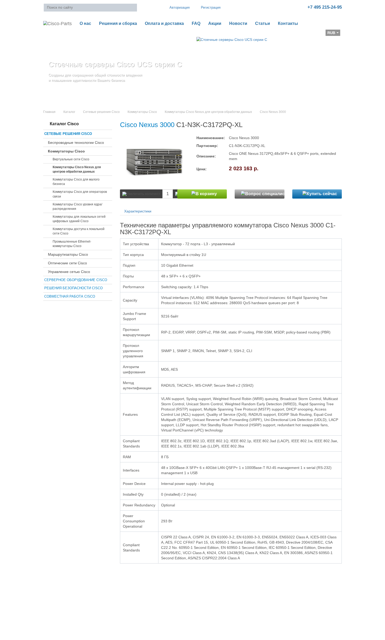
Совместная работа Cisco (69, 296)
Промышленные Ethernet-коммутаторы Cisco (72, 244)
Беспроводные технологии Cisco (76, 142)
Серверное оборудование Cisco (75, 280)
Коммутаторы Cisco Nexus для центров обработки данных (208, 112)
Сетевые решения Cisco (101, 112)
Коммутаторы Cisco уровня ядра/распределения (77, 207)
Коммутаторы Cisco (142, 112)
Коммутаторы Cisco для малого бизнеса (76, 182)
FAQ (196, 23)
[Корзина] (47, 34)
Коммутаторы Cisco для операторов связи (80, 194)
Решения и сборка (118, 23)
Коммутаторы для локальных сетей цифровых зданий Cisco (79, 219)
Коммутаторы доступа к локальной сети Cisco (78, 231)
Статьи (262, 23)
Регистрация (211, 7)
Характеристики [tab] (137, 211)
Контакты (288, 23)
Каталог (69, 112)
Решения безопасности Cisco (73, 288)
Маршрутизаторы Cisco (68, 254)
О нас (85, 23)
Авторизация (179, 7)
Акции (214, 23)
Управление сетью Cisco (69, 272)
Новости (238, 23)
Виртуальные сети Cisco (71, 159)
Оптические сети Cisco (67, 263)
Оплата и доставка (164, 23)
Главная (49, 112)
